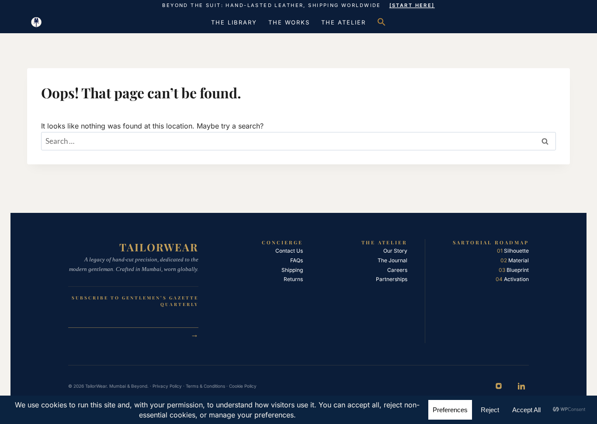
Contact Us (289, 250)
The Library (234, 22)
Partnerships (391, 279)
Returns (293, 279)
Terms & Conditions (205, 386)
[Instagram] (498, 386)
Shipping (292, 270)
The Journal (392, 260)
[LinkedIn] (521, 386)
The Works (289, 22)
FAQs (296, 260)
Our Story (395, 250)
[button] (381, 22)
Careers (397, 270)
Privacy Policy (167, 386)
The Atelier (343, 22)
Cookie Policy (243, 386)
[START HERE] (412, 5)
